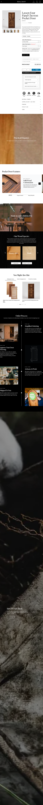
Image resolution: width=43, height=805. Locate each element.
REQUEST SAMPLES (27, 263)
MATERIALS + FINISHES (26, 99)
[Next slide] (19, 19)
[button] (3, 183)
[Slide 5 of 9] (18, 31)
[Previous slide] (3, 19)
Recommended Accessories (29, 72)
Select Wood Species (26, 39)
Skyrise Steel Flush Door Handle (30, 86)
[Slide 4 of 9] (14, 31)
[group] (12, 292)
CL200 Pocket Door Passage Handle (30, 83)
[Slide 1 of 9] (4, 31)
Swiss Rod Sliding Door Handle (30, 76)
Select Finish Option (26, 44)
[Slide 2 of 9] (7, 31)
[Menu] (1, 1)
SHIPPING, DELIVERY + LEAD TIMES (28, 101)
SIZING (23, 109)
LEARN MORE (15, 263)
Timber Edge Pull (28, 79)
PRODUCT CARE (25, 106)
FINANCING (24, 104)
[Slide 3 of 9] (11, 31)
